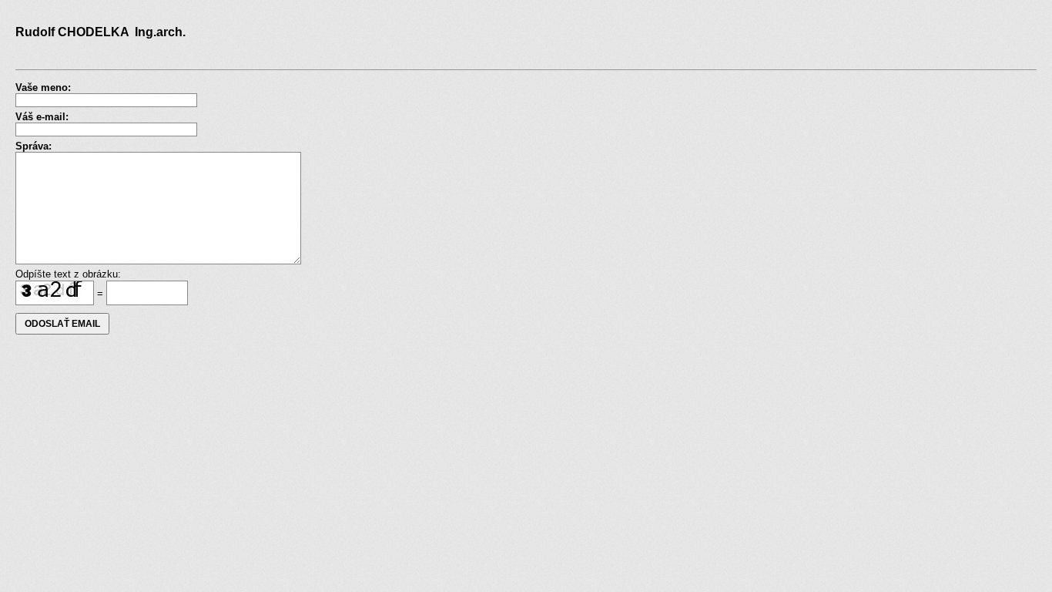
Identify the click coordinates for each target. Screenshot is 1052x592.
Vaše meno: (43, 87)
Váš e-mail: (42, 117)
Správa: (33, 146)
